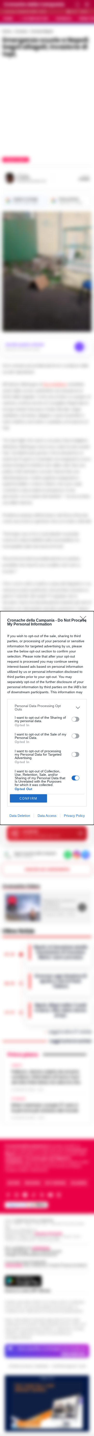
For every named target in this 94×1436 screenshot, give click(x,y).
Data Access (47, 816)
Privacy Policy (74, 816)
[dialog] (47, 718)
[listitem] (47, 707)
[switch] (75, 719)
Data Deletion (19, 816)
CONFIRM (28, 798)
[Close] (84, 620)
